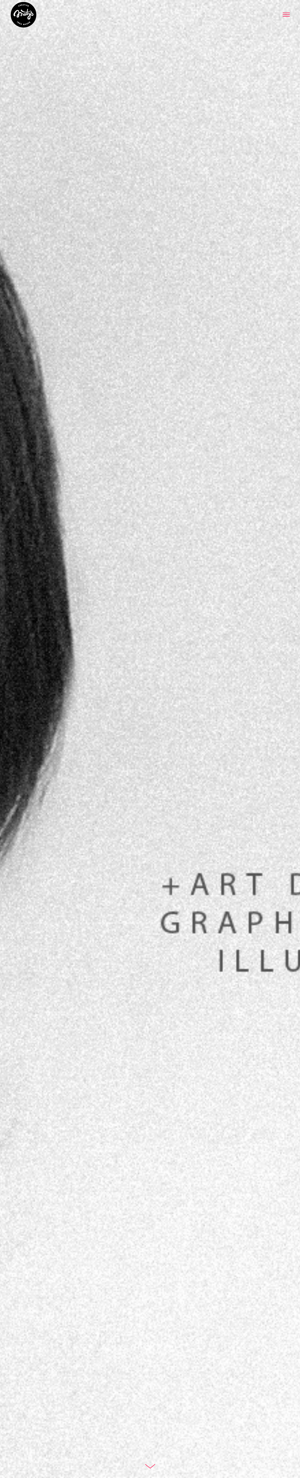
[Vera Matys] (23, 16)
